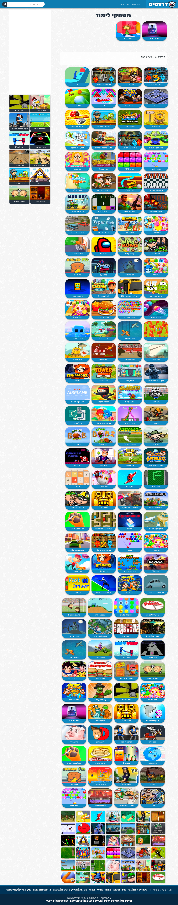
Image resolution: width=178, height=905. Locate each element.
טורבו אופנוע (100, 657)
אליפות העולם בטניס (103, 592)
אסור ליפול (126, 657)
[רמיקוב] (130, 519)
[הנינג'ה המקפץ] (104, 392)
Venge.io (155, 571)
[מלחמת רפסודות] (83, 821)
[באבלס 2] (126, 753)
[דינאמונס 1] (77, 371)
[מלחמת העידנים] (68, 821)
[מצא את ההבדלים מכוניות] (156, 583)
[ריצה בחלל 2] (126, 690)
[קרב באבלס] (77, 181)
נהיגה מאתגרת (19, 165)
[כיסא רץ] (77, 75)
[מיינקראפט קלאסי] (156, 498)
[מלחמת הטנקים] (156, 202)
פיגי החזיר (74, 742)
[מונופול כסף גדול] (100, 626)
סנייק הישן (156, 486)
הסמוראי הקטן (100, 805)
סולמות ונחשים (129, 127)
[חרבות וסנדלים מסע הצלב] (158, 870)
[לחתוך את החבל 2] (77, 138)
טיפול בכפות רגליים (77, 529)
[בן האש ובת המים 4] (104, 75)
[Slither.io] (68, 882)
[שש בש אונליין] (158, 821)
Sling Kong (129, 254)
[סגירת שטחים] (158, 858)
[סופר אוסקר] (77, 562)
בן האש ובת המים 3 (156, 84)
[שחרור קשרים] (130, 413)
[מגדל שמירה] (104, 371)
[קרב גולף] (77, 96)
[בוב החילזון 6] (130, 392)
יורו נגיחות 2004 (40, 129)
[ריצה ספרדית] (130, 350)
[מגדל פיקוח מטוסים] (156, 519)
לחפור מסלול (129, 190)
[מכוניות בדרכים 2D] (77, 540)
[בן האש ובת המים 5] (130, 138)
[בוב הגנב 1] (156, 244)
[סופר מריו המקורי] (68, 870)
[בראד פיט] (77, 265)
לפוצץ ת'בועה (156, 169)
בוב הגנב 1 (156, 254)
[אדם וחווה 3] (77, 350)
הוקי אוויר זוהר (40, 147)
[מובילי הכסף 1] (74, 690)
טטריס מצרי (40, 202)
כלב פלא (152, 742)
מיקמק (116, 889)
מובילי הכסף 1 (74, 699)
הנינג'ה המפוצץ (100, 784)
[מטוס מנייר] (156, 350)
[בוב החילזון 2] (104, 435)
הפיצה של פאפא (152, 615)
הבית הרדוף (129, 275)
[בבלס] (130, 540)
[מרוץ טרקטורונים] (39, 163)
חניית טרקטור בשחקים (130, 508)
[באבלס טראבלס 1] (126, 669)
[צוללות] (156, 96)
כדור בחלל (153, 657)
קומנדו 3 (152, 805)
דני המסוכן (100, 742)
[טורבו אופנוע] (100, 648)
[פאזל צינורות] (77, 413)
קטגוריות (124, 4)
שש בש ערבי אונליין (77, 127)
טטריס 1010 (129, 169)
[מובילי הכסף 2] (130, 583)
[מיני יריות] (156, 435)
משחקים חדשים (111, 900)
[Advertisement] (30, 52)
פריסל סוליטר (126, 636)
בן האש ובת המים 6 (104, 423)
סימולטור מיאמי (129, 211)
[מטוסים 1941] (130, 329)
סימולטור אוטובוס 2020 (130, 296)
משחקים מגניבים (93, 900)
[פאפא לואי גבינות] (128, 846)
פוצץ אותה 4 (77, 317)
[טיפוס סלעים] (104, 350)
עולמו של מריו (100, 615)
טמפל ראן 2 (103, 508)
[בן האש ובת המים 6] (104, 413)
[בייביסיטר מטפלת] (113, 846)
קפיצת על (103, 275)
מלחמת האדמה (126, 742)
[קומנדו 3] (152, 796)
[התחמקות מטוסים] (77, 392)
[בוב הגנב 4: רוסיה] (77, 498)
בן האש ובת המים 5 (130, 148)
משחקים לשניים (69, 889)
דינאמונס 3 (104, 571)
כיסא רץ (77, 84)
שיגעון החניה (126, 784)
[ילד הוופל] (143, 846)
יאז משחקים (76, 900)
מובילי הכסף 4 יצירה (156, 465)
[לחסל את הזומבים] (104, 117)
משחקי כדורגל (104, 889)
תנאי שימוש (62, 900)
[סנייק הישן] (156, 477)
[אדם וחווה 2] (156, 117)
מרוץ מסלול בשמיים (156, 148)
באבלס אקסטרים (129, 317)
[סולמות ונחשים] (130, 117)
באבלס (103, 105)
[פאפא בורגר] (100, 669)
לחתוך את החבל (156, 296)
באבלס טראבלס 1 (126, 678)
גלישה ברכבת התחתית (103, 148)
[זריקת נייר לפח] (104, 223)
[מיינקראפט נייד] (128, 870)
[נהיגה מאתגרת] (19, 163)
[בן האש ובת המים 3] (156, 75)
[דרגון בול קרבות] (74, 669)
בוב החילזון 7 (103, 169)
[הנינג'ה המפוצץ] (100, 775)
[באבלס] (104, 96)
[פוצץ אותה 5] (156, 540)
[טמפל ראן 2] (104, 498)
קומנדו (152, 784)
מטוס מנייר (156, 359)
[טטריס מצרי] (143, 882)
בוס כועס (103, 465)
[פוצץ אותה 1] (104, 477)
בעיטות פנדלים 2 (130, 444)
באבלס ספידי (100, 721)
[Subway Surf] (104, 286)
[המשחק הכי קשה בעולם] (68, 833)
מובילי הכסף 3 (130, 105)
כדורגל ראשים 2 (74, 615)
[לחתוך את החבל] (156, 286)
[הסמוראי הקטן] (100, 796)
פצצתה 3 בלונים (126, 615)
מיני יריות (156, 444)
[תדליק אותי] (130, 371)
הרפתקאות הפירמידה (104, 190)
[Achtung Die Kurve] (68, 846)
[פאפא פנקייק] (100, 753)
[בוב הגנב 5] (130, 75)
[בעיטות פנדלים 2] (130, 435)
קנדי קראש (12, 889)
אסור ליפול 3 (19, 147)
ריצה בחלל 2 (126, 699)
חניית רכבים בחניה (77, 232)
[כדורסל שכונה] (77, 244)
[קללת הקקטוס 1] (100, 690)
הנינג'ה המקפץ (103, 402)
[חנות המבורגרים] (104, 308)
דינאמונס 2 (130, 232)
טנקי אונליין (25, 889)
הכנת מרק (77, 169)
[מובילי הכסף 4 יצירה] (156, 456)
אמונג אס (103, 254)
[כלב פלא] (152, 732)
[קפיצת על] (104, 265)
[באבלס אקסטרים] (130, 308)
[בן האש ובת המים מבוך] (104, 519)
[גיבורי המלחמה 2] (152, 626)
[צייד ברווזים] (130, 456)
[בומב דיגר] (98, 846)
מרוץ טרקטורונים (40, 165)
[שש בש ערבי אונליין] (77, 117)
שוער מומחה (155, 402)
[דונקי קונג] (77, 456)
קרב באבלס (77, 190)
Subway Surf (103, 296)
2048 (77, 486)
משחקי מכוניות (87, 889)
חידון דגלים (153, 763)
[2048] (77, 477)
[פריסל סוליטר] (126, 626)
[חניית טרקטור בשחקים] (130, 498)
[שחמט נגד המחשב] (156, 181)
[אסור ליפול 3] (19, 145)
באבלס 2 (126, 763)
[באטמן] (98, 833)
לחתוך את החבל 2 (77, 148)
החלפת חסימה (103, 211)
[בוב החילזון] (77, 435)
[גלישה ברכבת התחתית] (104, 138)
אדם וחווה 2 (156, 127)
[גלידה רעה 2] (83, 846)
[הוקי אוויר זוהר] (39, 145)
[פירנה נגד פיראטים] (143, 858)
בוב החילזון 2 (103, 444)
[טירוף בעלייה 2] (113, 821)
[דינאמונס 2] (130, 223)
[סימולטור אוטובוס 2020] (130, 286)
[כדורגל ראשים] (152, 669)
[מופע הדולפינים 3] (152, 711)
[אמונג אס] (104, 244)
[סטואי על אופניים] (128, 833)
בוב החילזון (77, 444)
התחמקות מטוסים (77, 402)
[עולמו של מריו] (100, 605)
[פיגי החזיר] (74, 732)
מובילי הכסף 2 (130, 592)
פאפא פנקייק (100, 763)
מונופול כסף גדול (100, 636)
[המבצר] (156, 413)
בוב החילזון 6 (129, 402)
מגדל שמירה (103, 381)
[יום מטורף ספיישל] (77, 202)
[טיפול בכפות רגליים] (77, 519)
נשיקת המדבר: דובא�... (19, 129)
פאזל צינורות (77, 423)
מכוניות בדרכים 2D (77, 550)
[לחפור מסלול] (130, 181)
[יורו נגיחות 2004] (39, 126)
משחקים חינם (140, 889)
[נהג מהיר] (77, 583)
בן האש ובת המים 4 (104, 84)
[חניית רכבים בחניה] (77, 223)
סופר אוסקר (77, 571)
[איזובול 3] (128, 821)
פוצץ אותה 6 (155, 275)
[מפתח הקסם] (128, 29)
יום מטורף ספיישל (77, 211)
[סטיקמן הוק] (130, 477)
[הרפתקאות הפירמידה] (104, 181)
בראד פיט (77, 275)
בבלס (130, 550)
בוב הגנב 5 (130, 84)
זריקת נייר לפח (103, 232)
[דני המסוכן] (100, 732)
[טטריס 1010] (130, 159)
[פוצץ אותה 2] (156, 223)
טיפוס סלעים (103, 359)
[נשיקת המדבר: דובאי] (19, 126)
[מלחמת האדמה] (126, 732)
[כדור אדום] (83, 833)
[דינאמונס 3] (104, 562)
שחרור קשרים (130, 423)
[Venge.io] (156, 562)
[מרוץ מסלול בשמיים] (156, 138)
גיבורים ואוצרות (40, 110)
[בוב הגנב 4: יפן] (128, 882)
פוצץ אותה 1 (103, 486)
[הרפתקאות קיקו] (130, 562)
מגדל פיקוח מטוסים (156, 529)
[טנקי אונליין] (158, 833)
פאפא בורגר (100, 678)
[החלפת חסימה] (104, 202)
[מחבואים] (156, 329)
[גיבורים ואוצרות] (143, 870)
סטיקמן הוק (130, 486)
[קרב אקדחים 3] (113, 833)
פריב (124, 889)
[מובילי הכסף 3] (130, 96)
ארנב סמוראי (103, 338)
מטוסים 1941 (130, 338)
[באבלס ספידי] (100, 711)
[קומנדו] (152, 775)
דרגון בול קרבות (74, 678)
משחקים (136, 4)
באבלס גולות (156, 317)
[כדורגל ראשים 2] (74, 605)
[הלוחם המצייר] (77, 329)
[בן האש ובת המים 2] (104, 540)
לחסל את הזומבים (103, 127)
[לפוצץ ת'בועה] (156, 159)
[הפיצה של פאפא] (152, 605)
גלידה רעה (40, 183)
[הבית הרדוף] (130, 265)
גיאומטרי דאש (77, 296)
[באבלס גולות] (156, 308)
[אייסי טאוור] (98, 882)
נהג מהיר (77, 592)
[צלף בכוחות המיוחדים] (156, 371)
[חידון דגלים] (152, 753)
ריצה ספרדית (130, 359)
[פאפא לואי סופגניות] (126, 796)
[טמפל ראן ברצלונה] (83, 858)
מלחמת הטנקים (156, 211)
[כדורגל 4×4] (98, 870)
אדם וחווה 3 (77, 359)
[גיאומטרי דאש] (77, 286)
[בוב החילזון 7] (104, 159)
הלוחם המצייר (77, 338)
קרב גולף (77, 105)
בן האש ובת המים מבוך (103, 529)
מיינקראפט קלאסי (155, 508)
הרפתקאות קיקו (130, 571)
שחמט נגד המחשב (156, 190)
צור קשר (50, 900)
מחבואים (156, 338)
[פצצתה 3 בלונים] (126, 605)
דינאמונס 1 (77, 381)
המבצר (156, 423)
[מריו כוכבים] (68, 858)
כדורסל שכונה (77, 254)
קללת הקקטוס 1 (100, 699)
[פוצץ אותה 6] (156, 265)
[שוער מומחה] (156, 392)
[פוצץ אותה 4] (77, 308)
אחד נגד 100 (154, 38)
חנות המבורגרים (103, 317)
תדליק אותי (130, 381)
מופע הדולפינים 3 (152, 721)
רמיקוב (129, 529)
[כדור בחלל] (152, 648)
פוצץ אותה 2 (155, 232)
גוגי (130, 889)
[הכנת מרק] (77, 159)
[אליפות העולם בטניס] (104, 583)
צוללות (155, 105)
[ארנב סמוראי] (104, 329)
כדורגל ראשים (152, 678)
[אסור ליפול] (126, 648)
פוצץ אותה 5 (155, 550)
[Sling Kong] (130, 244)
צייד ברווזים (130, 465)
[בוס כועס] (104, 456)
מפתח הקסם (128, 38)
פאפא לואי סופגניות (126, 805)
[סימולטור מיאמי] (130, 202)
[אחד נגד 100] (154, 29)
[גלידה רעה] (39, 181)
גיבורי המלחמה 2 (152, 636)
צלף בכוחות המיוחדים (156, 381)
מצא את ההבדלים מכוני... (156, 592)
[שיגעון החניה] (126, 775)
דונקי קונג (77, 465)
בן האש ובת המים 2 (104, 550)
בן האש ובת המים (42, 889)
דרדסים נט (160, 57)
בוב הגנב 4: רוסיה (77, 508)
